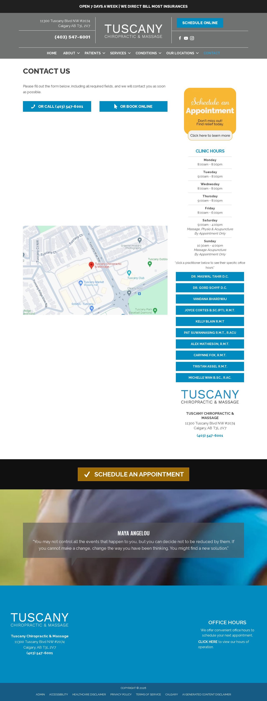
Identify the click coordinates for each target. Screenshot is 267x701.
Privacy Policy (121, 694)
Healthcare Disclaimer (89, 694)
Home (52, 53)
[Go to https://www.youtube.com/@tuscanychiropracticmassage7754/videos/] (186, 39)
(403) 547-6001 (72, 37)
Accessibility (58, 694)
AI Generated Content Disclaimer (206, 694)
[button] (78, 53)
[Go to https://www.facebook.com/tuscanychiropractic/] (180, 39)
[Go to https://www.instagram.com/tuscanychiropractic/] (192, 39)
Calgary (171, 694)
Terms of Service (148, 694)
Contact (212, 53)
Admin (40, 694)
